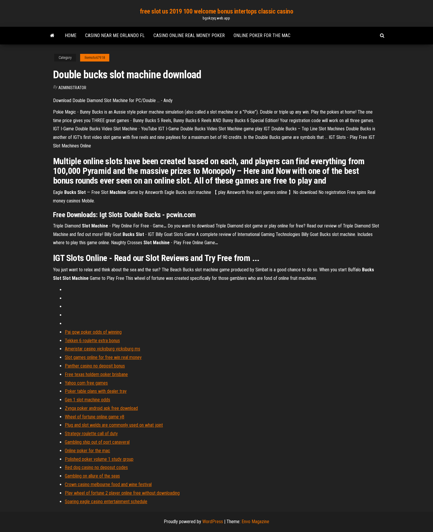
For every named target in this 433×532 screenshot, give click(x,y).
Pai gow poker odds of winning (93, 332)
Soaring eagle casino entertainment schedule (106, 501)
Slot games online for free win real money (103, 357)
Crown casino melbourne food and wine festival (108, 484)
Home (70, 35)
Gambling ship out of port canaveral (97, 442)
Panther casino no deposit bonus (95, 366)
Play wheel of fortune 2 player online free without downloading (122, 493)
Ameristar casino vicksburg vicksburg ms (102, 349)
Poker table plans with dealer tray (96, 391)
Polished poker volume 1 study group (99, 459)
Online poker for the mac (262, 35)
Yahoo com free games (86, 383)
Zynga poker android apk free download (101, 408)
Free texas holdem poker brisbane (96, 374)
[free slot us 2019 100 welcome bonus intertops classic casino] (52, 35)
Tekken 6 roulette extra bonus (92, 340)
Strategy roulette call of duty (91, 433)
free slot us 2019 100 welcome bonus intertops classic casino (216, 11)
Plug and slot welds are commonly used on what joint (114, 425)
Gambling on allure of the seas (92, 476)
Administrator (72, 87)
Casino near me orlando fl (115, 35)
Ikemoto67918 (95, 58)
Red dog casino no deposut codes (96, 467)
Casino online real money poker (189, 35)
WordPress (212, 521)
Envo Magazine (255, 521)
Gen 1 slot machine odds (87, 400)
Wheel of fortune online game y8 (94, 417)
